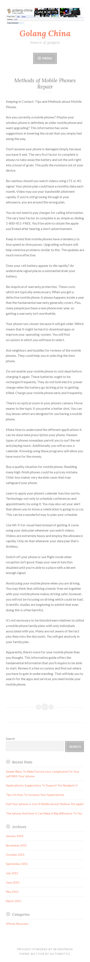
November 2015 (16, 845)
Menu (47, 58)
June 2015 (12, 882)
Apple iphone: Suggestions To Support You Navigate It (42, 785)
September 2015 (17, 864)
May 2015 (12, 891)
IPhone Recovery (17, 923)
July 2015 (12, 873)
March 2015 (13, 901)
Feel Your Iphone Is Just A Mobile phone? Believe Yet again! (45, 804)
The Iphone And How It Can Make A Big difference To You (44, 813)
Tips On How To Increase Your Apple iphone (35, 794)
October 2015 (15, 854)
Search (10, 738)
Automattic (60, 954)
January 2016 (14, 836)
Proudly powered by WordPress (45, 949)
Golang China (45, 33)
